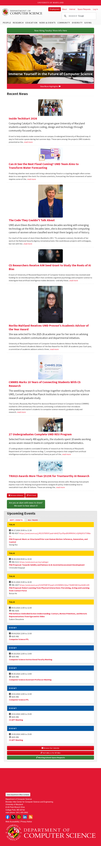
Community (64, 22)
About (64, 9)
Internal (72, 9)
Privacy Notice (26, 821)
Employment (54, 9)
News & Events (47, 22)
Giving (88, 22)
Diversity (77, 22)
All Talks (33, 520)
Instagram (19, 817)
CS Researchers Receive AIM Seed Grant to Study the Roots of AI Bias (50, 267)
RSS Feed (32, 495)
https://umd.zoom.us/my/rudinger (34, 562)
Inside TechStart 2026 (23, 118)
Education (31, 22)
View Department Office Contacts (18, 794)
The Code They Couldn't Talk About (32, 220)
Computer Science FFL (19, 639)
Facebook (7, 817)
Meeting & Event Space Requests (51, 757)
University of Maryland (51, 3)
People (7, 22)
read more (28, 142)
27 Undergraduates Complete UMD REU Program (40, 434)
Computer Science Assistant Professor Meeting (30, 679)
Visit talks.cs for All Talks (51, 753)
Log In (95, 9)
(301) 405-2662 (22, 812)
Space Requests (84, 9)
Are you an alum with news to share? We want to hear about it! (26, 504)
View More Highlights (49, 86)
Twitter (13, 817)
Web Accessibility (12, 821)
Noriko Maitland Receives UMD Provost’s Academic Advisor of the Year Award (49, 327)
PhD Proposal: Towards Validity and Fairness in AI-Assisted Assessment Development (47, 565)
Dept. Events (17, 520)
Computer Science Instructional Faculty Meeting (30, 659)
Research (18, 22)
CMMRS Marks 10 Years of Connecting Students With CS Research (45, 384)
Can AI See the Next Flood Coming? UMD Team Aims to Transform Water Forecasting (44, 166)
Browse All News (16, 495)
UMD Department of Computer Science (22, 12)
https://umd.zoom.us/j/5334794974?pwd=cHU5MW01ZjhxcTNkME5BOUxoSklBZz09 (54, 585)
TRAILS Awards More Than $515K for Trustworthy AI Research (49, 476)
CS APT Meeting (16, 720)
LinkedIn (25, 817)
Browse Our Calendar (51, 748)
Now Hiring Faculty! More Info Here (50, 30)
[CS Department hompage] (50, 832)
